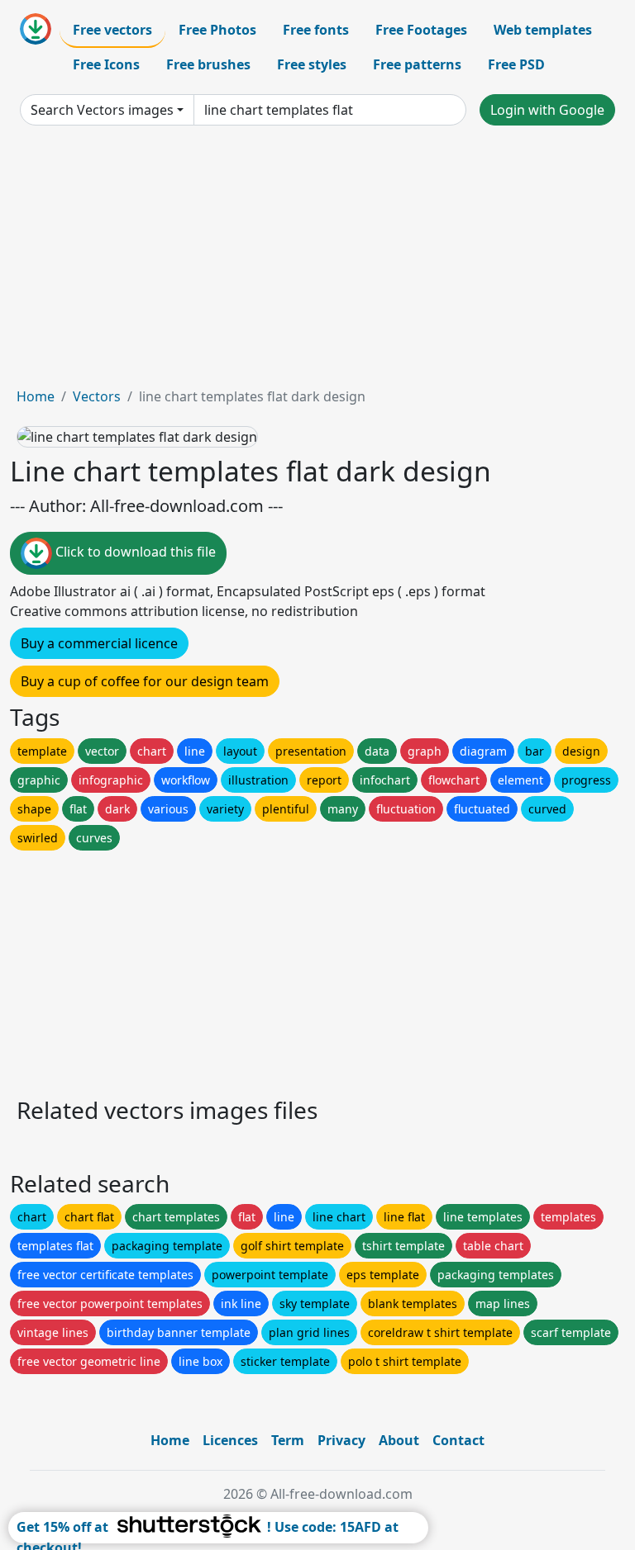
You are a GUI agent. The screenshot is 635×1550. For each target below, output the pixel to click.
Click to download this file (134, 552)
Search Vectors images (102, 110)
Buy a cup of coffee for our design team (145, 681)
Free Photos (217, 30)
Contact (458, 1440)
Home (36, 396)
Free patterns (417, 64)
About (399, 1440)
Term (287, 1440)
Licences (230, 1440)
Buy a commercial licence (99, 643)
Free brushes (208, 64)
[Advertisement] (317, 262)
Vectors (97, 396)
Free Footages (421, 30)
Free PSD (516, 64)
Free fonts (316, 30)
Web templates (543, 30)
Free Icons (106, 64)
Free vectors (112, 30)
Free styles (311, 64)
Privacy (341, 1440)
